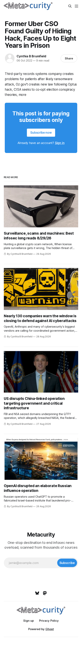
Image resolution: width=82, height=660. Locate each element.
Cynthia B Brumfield (31, 56)
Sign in (60, 143)
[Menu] (76, 6)
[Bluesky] (37, 593)
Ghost (49, 629)
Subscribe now (41, 132)
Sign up (28, 620)
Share (69, 58)
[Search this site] (70, 6)
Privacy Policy (49, 620)
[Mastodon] (45, 593)
